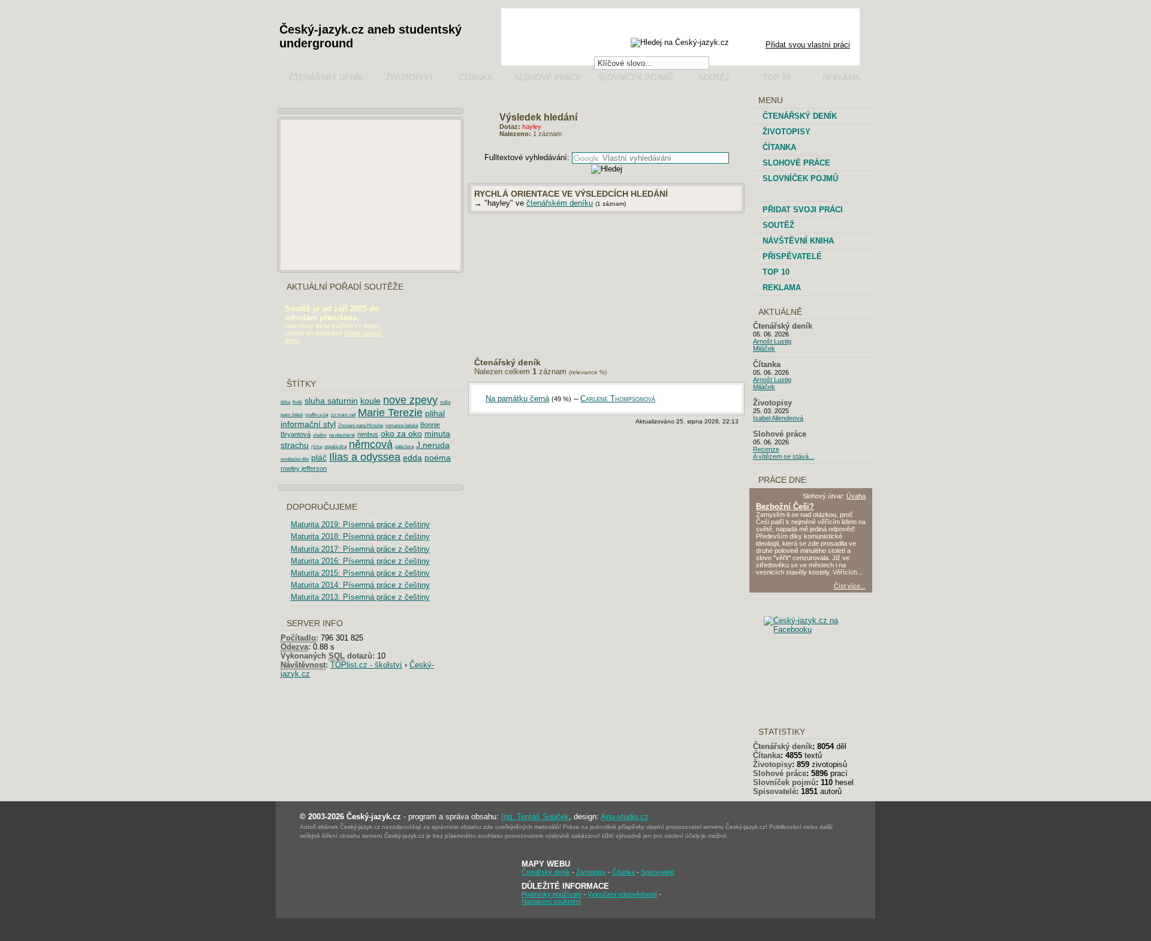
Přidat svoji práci (803, 209)
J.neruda (433, 445)
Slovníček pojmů (635, 77)
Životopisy (410, 77)
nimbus (367, 434)
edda (412, 457)
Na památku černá (517, 398)
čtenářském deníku (559, 203)
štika (285, 402)
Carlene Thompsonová (617, 398)
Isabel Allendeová (778, 418)
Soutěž (714, 77)
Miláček (764, 348)
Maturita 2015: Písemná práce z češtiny (360, 573)
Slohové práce (547, 77)
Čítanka (476, 77)
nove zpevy (410, 400)
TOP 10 (776, 271)
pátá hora (404, 446)
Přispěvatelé (792, 256)
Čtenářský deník (326, 77)
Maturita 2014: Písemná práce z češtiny (360, 585)
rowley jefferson (304, 468)
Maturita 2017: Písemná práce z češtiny (360, 549)
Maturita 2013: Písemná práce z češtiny (360, 597)
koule (370, 400)
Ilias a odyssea (364, 457)
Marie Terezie (390, 413)
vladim (320, 435)
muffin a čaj (317, 414)
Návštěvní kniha (798, 240)
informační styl (308, 424)
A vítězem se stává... (783, 456)
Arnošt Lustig (772, 341)
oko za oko (401, 433)
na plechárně (342, 435)
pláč (319, 457)
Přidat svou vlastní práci (808, 44)
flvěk (297, 402)
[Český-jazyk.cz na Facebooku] (821, 629)
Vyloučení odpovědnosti (622, 894)
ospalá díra (335, 446)
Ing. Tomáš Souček (535, 816)
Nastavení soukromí (551, 901)
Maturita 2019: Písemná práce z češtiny (360, 524)
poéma (437, 457)
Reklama (841, 77)
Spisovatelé (774, 791)
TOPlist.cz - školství (366, 664)
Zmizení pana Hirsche (360, 425)
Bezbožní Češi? (785, 506)
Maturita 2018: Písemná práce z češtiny (360, 536)
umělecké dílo (295, 459)
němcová (371, 444)
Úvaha (856, 496)
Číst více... (850, 586)
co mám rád (343, 414)
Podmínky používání (551, 894)
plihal (435, 413)
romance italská (401, 425)
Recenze (766, 449)
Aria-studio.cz (625, 816)
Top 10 (776, 77)
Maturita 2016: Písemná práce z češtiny (360, 561)
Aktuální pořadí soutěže (345, 286)
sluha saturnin (331, 400)
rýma (316, 446)
